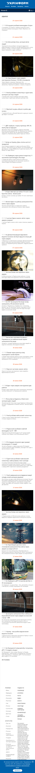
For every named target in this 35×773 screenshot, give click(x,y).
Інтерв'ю (20, 693)
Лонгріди (20, 706)
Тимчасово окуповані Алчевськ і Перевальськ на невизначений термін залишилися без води (14, 339)
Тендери (8, 737)
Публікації (21, 690)
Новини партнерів (21, 709)
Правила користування (10, 734)
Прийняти (17, 770)
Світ (7, 703)
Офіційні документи (21, 715)
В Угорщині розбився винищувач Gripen (19, 25)
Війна (7, 690)
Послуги (7, 6)
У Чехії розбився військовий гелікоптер (19, 415)
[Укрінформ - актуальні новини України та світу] (17, 3)
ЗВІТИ (7, 752)
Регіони (8, 706)
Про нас (8, 723)
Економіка (9, 698)
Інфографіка (21, 703)
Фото (19, 695)
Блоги (19, 700)
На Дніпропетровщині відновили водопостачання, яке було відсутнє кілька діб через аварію (17, 237)
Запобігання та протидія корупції (11, 741)
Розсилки (8, 758)
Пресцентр (20, 6)
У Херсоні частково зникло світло (17, 369)
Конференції (22, 712)
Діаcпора (8, 713)
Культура (8, 711)
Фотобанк (13, 6)
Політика (8, 695)
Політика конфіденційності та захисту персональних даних (11, 747)
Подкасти (21, 688)
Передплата (9, 728)
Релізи (20, 719)
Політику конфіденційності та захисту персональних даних (18, 765)
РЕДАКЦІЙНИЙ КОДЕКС (10, 755)
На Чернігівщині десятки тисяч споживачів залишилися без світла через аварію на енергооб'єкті (15, 547)
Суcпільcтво (9, 708)
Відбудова (9, 693)
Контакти (8, 726)
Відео (19, 698)
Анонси (26, 6)
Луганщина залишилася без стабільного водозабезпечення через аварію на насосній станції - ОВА (17, 616)
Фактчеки (8, 700)
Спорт (7, 716)
